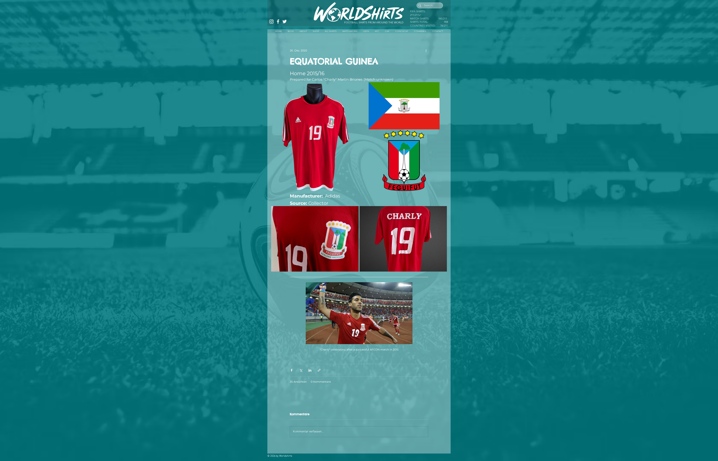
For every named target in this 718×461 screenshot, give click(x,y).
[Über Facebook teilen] (291, 370)
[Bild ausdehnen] (314, 137)
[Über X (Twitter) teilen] (301, 370)
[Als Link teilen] (319, 370)
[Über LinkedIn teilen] (310, 370)
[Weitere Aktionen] (426, 50)
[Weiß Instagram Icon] (271, 21)
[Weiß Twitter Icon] (284, 21)
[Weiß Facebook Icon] (278, 21)
